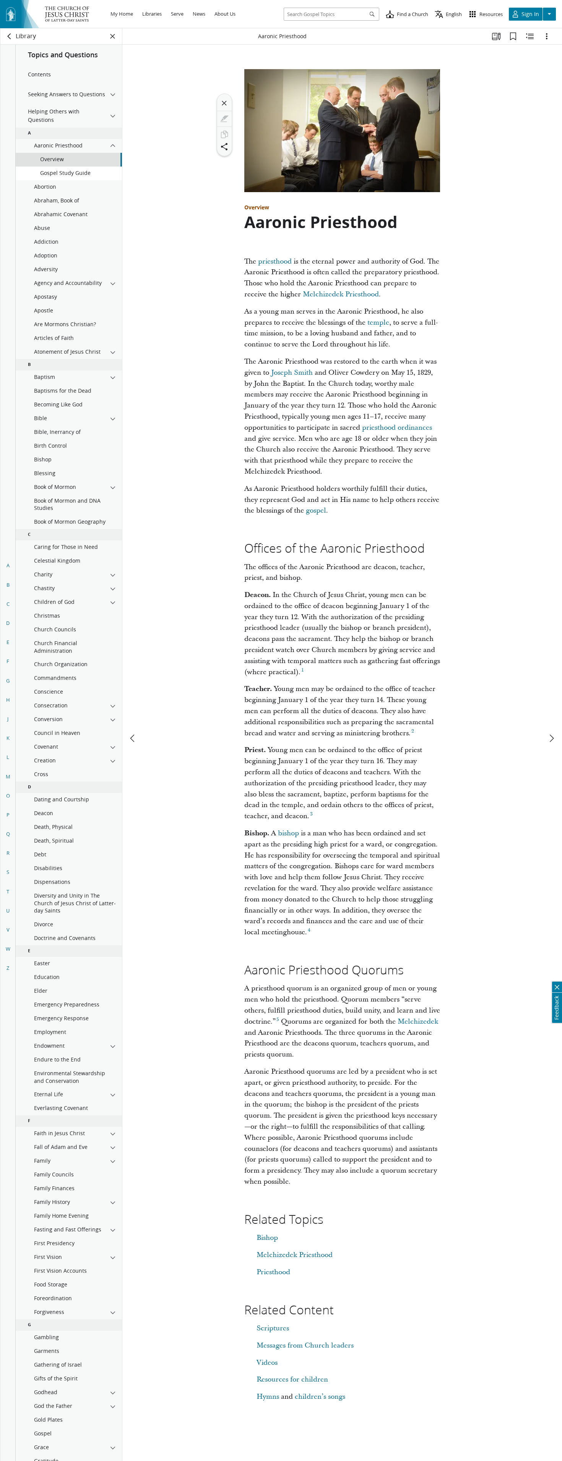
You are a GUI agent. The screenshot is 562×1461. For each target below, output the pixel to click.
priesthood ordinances (397, 427)
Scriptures (273, 1328)
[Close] (224, 103)
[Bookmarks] (513, 36)
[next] (551, 738)
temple (378, 322)
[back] (9, 36)
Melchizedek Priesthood (341, 294)
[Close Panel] (113, 36)
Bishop (267, 1238)
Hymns (268, 1396)
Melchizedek (418, 1021)
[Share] (224, 147)
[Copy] (224, 134)
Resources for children (292, 1379)
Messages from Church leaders (305, 1345)
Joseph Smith (292, 372)
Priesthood (273, 1272)
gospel (316, 510)
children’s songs (320, 1396)
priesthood (275, 261)
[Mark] (224, 119)
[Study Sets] (496, 36)
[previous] (133, 738)
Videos (267, 1362)
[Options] (546, 36)
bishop (288, 833)
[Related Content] (530, 36)
